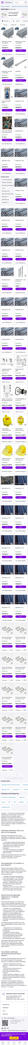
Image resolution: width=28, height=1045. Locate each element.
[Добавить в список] (12, 37)
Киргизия (22, 24)
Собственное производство (9, 797)
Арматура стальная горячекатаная (11, 784)
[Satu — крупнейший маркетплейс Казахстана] (2, 2)
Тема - (7, 1018)
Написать (7, 378)
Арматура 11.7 (17, 789)
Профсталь (22, 797)
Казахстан (13, 24)
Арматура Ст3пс (6, 789)
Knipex (3, 802)
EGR (15, 802)
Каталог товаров (5, 6)
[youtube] (2, 1028)
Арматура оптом (6, 807)
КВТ (9, 802)
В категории (8, 2)
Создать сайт (14, 1038)
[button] (7, 50)
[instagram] (8, 1028)
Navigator (21, 802)
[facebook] (5, 1028)
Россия (5, 24)
